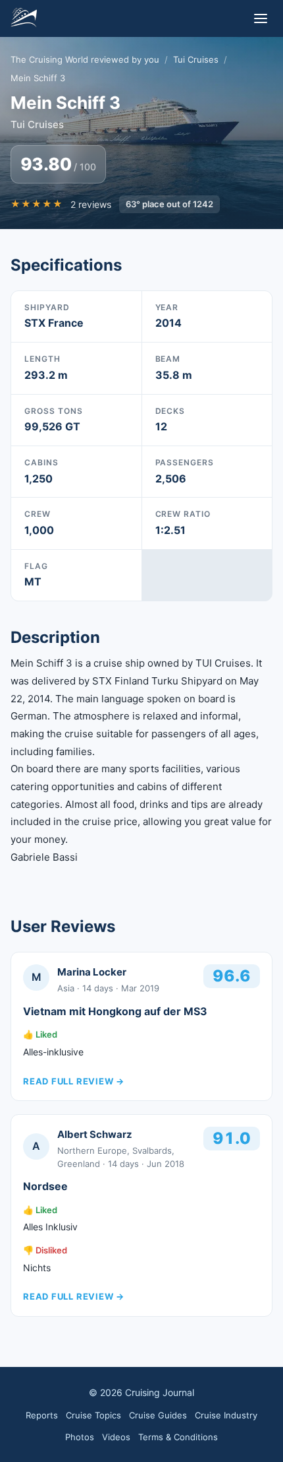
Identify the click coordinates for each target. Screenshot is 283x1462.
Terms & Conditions (178, 1437)
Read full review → (73, 1081)
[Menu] (260, 18)
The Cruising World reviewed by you (85, 59)
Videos (116, 1437)
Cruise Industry (226, 1415)
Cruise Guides (158, 1415)
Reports (42, 1415)
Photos (79, 1437)
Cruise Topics (93, 1415)
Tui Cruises (196, 59)
